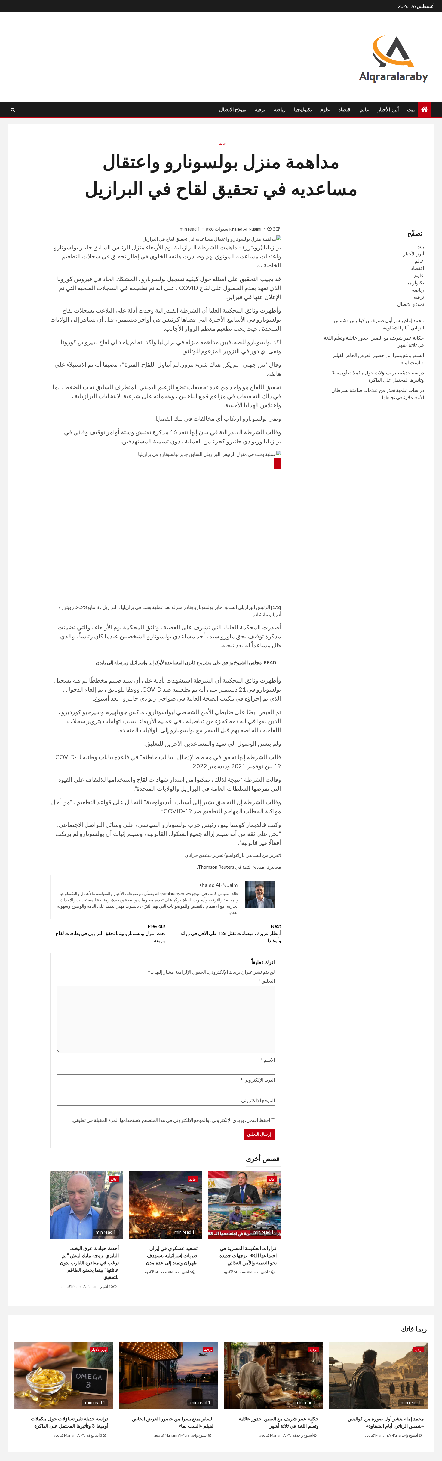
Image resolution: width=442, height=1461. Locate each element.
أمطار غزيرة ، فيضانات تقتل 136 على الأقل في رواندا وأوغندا (230, 933)
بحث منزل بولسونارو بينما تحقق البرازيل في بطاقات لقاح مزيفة (111, 933)
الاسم (268, 1059)
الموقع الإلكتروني (258, 1100)
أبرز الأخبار (388, 109)
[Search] (13, 109)
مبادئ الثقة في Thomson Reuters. (230, 867)
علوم (325, 109)
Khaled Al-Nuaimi (245, 228)
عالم (364, 109)
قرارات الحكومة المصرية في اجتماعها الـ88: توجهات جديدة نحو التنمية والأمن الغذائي (248, 1256)
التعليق (266, 980)
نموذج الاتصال (232, 109)
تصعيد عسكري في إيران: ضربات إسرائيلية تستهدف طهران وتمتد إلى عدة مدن (172, 1256)
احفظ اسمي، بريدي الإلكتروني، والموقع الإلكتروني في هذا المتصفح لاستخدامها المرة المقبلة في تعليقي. (171, 1120)
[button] (165, 454)
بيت (411, 109)
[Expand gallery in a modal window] (277, 463)
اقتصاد (345, 109)
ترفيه (260, 109)
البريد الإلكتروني (258, 1080)
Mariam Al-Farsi (246, 1272)
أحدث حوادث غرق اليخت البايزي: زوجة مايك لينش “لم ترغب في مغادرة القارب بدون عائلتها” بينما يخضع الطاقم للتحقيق (89, 1263)
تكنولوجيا (303, 109)
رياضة (280, 109)
